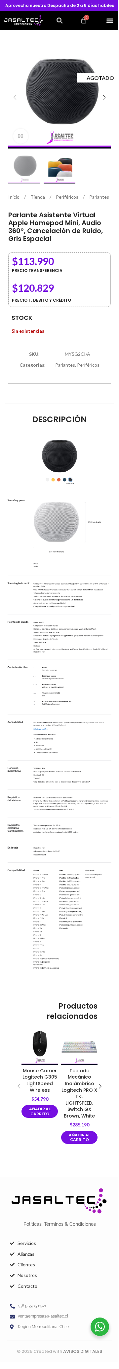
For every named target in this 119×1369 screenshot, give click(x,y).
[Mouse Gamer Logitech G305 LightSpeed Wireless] (39, 1046)
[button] (59, 20)
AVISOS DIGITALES (82, 1351)
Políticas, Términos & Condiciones (59, 1224)
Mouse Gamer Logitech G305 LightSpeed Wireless (39, 1080)
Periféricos (67, 197)
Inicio (14, 197)
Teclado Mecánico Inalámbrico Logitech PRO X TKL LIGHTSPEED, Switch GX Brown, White (79, 1093)
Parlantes (99, 197)
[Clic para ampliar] (20, 136)
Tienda (38, 197)
